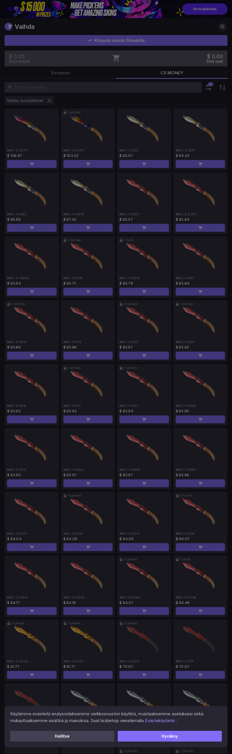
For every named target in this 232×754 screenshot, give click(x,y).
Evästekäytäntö (160, 720)
